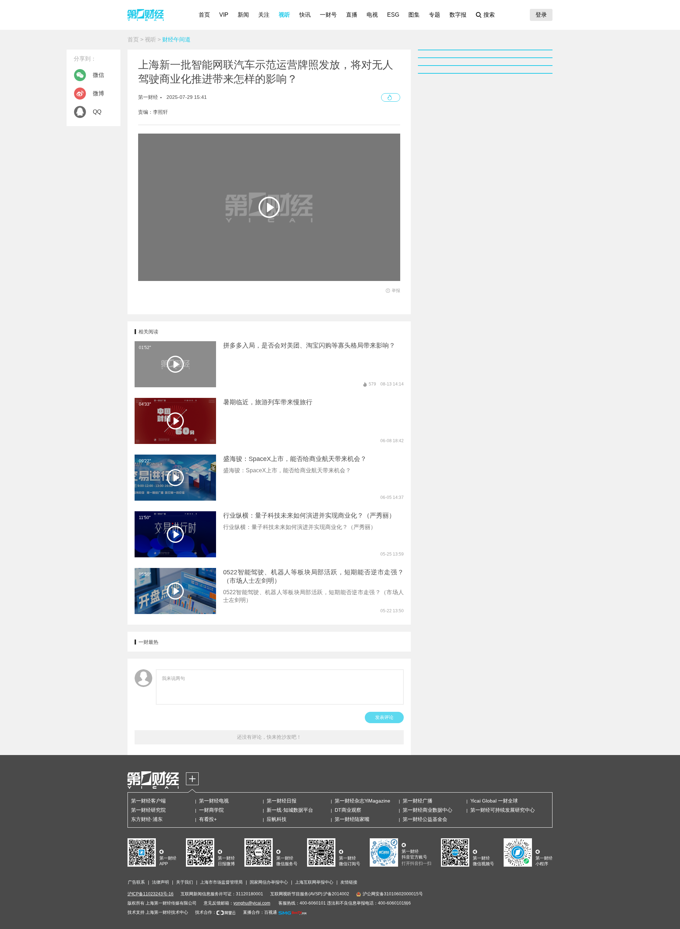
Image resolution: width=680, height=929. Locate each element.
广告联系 (136, 882)
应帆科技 (277, 819)
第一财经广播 (417, 801)
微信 (98, 75)
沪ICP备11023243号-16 (151, 893)
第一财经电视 (214, 801)
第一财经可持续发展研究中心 (502, 810)
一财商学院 (211, 810)
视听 (284, 15)
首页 (204, 15)
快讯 (305, 15)
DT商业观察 (348, 810)
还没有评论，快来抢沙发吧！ (269, 737)
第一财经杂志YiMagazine (362, 801)
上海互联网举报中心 (314, 882)
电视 (372, 15)
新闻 (243, 15)
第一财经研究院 (148, 810)
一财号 (328, 15)
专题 (434, 15)
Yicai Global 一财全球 (494, 801)
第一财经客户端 (148, 801)
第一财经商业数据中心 (427, 810)
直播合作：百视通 (260, 912)
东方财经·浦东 (147, 819)
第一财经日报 (281, 801)
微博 (98, 93)
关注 (264, 15)
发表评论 (384, 717)
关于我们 (184, 882)
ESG (393, 15)
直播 (351, 15)
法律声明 (160, 882)
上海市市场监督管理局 (221, 882)
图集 (414, 15)
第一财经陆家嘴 (352, 819)
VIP (223, 15)
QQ (97, 112)
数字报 (457, 15)
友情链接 (348, 882)
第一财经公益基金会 (425, 819)
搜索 (489, 15)
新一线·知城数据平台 (290, 810)
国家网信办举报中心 (269, 882)
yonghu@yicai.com (251, 903)
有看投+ (208, 819)
